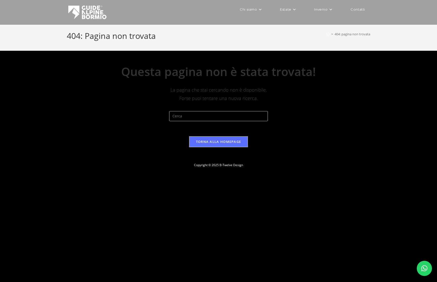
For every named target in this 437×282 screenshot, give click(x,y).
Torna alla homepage (218, 141)
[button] (424, 268)
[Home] (328, 34)
